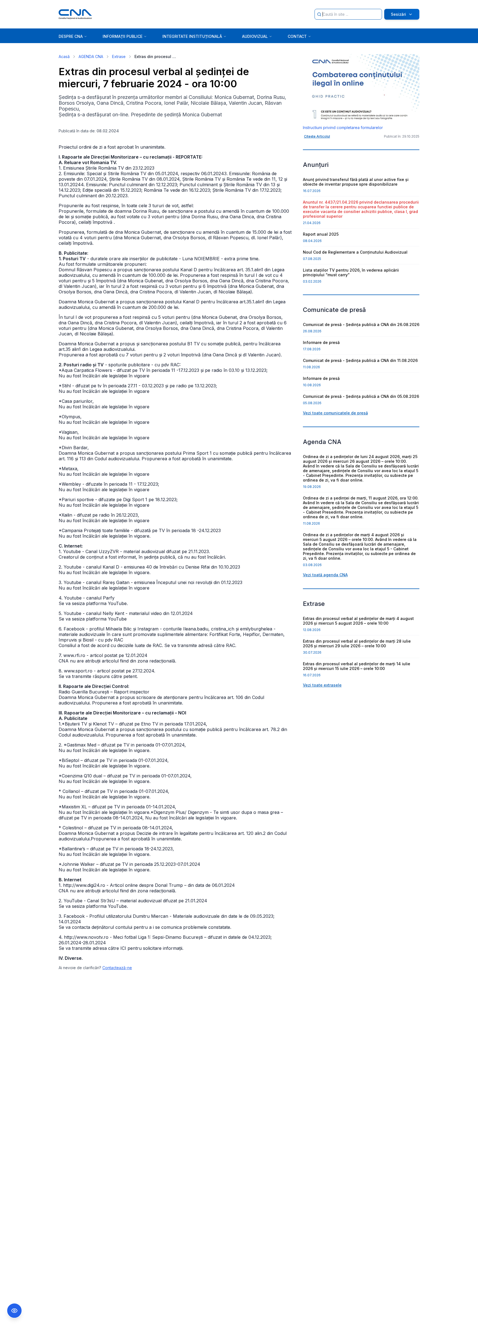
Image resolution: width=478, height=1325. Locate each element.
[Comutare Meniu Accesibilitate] (14, 1310)
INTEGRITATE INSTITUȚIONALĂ (192, 36)
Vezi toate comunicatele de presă (335, 413)
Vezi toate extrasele (322, 685)
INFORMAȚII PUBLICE (122, 36)
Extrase (119, 56)
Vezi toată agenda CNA (325, 574)
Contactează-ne (117, 967)
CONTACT (297, 36)
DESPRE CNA (71, 36)
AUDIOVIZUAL (255, 36)
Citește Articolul (317, 136)
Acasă (64, 56)
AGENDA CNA (91, 56)
